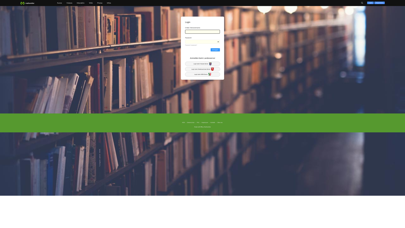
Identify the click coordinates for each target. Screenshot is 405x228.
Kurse (59, 3)
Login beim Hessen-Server (201, 64)
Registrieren (379, 3)
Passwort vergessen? (191, 45)
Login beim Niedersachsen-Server (201, 69)
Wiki (91, 3)
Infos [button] (109, 3)
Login (370, 3)
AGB (183, 122)
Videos (69, 3)
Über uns (220, 122)
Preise (99, 3)
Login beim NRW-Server (201, 74)
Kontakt (212, 122)
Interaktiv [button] (80, 3)
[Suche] (362, 3)
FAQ (198, 122)
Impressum (205, 122)
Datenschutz (190, 122)
